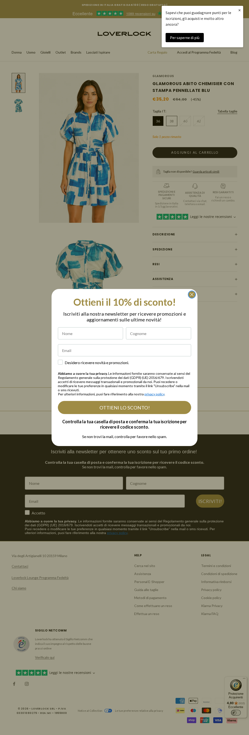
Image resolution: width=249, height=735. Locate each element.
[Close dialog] (192, 294)
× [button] (239, 10)
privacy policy (154, 394)
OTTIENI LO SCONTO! (124, 407)
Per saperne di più (184, 37)
